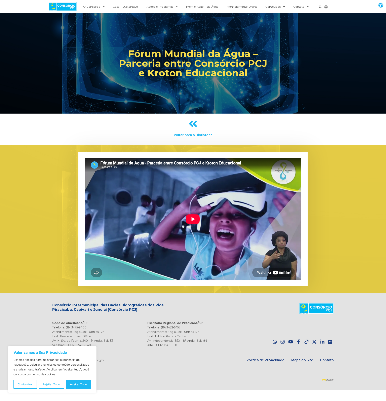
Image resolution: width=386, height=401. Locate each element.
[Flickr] (330, 342)
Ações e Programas (160, 6)
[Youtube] (290, 342)
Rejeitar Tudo (51, 384)
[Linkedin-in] (322, 342)
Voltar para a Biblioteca (193, 135)
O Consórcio (91, 6)
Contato (298, 6)
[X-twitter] (314, 342)
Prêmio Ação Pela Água (202, 6)
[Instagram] (282, 342)
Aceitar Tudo (78, 384)
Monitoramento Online (242, 6)
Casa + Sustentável (126, 6)
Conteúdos (273, 6)
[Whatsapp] (274, 342)
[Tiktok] (306, 342)
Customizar (25, 384)
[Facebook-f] (298, 342)
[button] (380, 5)
